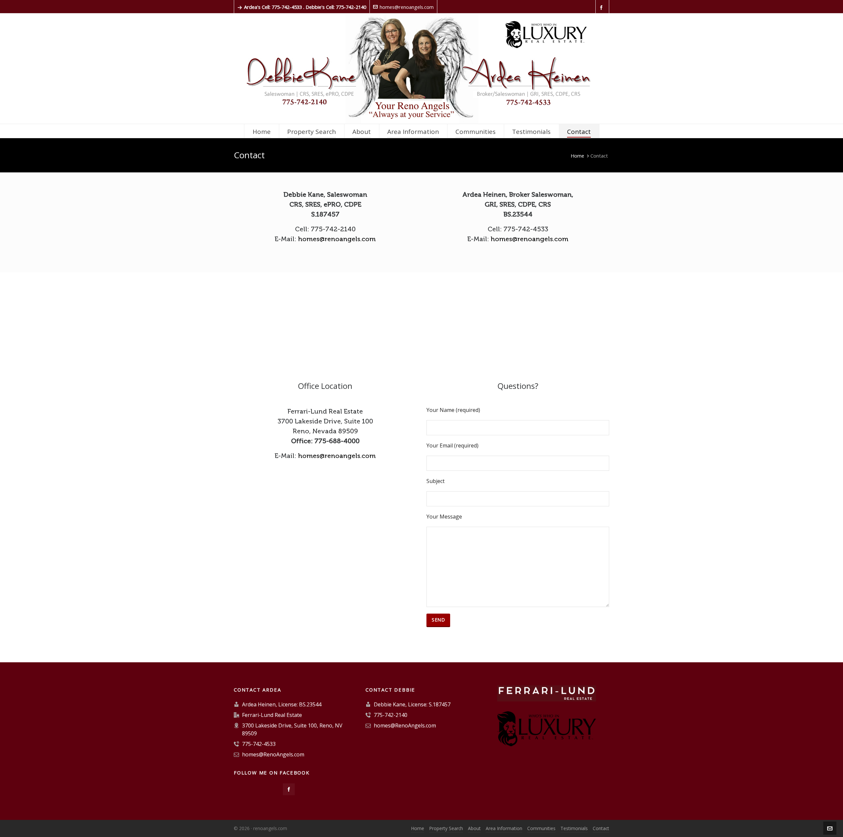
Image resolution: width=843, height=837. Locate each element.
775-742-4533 (259, 744)
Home (577, 155)
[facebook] (602, 7)
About (474, 828)
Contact (601, 828)
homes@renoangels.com (407, 7)
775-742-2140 (390, 715)
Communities (541, 828)
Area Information (504, 828)
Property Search (446, 828)
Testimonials (574, 828)
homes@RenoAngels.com (273, 754)
